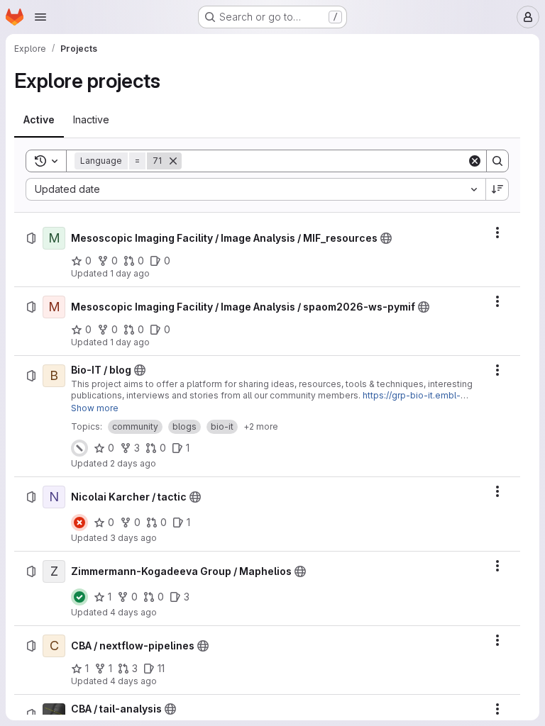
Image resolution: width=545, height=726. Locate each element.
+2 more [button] (260, 426)
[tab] (39, 120)
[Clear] (474, 160)
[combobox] (255, 189)
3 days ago (133, 537)
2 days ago (133, 463)
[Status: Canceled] (79, 448)
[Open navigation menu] (40, 17)
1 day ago (130, 273)
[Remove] (173, 160)
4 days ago (133, 612)
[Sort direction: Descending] (497, 189)
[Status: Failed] (79, 522)
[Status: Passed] (79, 596)
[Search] (497, 161)
